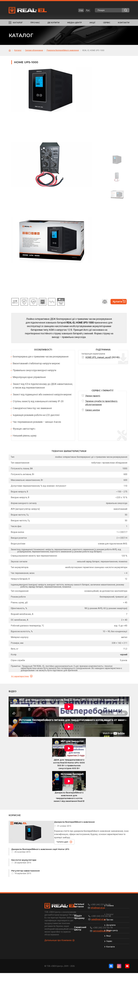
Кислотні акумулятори (23, 860)
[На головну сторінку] (10, 50)
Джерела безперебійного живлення (74, 822)
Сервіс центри (92, 410)
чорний (123, 655)
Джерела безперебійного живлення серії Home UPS (40, 849)
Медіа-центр (74, 23)
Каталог (18, 22)
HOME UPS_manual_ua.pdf (98, 357)
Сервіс (106, 23)
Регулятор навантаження (25, 870)
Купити (117, 301)
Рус (88, 10)
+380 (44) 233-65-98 (101, 904)
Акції (92, 23)
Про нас (35, 23)
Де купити (53, 23)
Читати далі (62, 842)
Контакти (123, 23)
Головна (110, 905)
